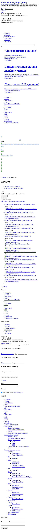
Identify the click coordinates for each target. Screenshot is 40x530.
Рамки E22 (15, 463)
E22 (5, 114)
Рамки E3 (15, 470)
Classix (6, 99)
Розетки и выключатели (12, 450)
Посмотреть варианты (11, 211)
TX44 (6, 117)
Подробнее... (8, 60)
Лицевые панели (13, 188)
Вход (2, 9)
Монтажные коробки (18, 467)
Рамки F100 (15, 489)
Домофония (8, 121)
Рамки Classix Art (17, 455)
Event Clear (7, 107)
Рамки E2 (15, 458)
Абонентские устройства (16, 430)
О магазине (8, 38)
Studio (10, 502)
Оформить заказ (6, 363)
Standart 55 (11, 500)
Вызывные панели (14, 428)
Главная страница (6, 177)
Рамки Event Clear (17, 482)
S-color (6, 119)
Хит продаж (4, 201)
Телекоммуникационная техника (18, 446)
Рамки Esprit (16, 473)
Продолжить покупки (21, 354)
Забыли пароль (18, 393)
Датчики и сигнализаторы (16, 438)
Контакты (7, 41)
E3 (5, 105)
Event (6, 109)
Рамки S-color (16, 495)
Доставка (7, 35)
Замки (10, 431)
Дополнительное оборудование (18, 433)
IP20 (13, 441)
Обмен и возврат (9, 36)
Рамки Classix (16, 453)
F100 (6, 116)
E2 (5, 110)
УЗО (9, 448)
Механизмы (12, 186)
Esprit (6, 102)
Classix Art (7, 97)
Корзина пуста (3, 11)
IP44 (13, 443)
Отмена (3, 380)
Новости (7, 40)
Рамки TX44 (16, 510)
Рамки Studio (16, 504)
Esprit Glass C (8, 100)
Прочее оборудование (11, 122)
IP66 (13, 445)
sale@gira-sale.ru (6, 343)
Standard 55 (8, 112)
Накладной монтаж (14, 440)
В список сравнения (7, 354)
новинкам (18, 201)
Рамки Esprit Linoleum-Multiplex (22, 477)
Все (5, 286)
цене (23, 201)
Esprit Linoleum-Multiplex (12, 104)
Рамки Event (16, 480)
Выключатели (12, 436)
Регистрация (9, 9)
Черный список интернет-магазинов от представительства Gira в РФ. (14, 3)
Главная (6, 33)
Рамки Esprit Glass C (18, 475)
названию (12, 201)
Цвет (2, 191)
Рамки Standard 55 (17, 499)
